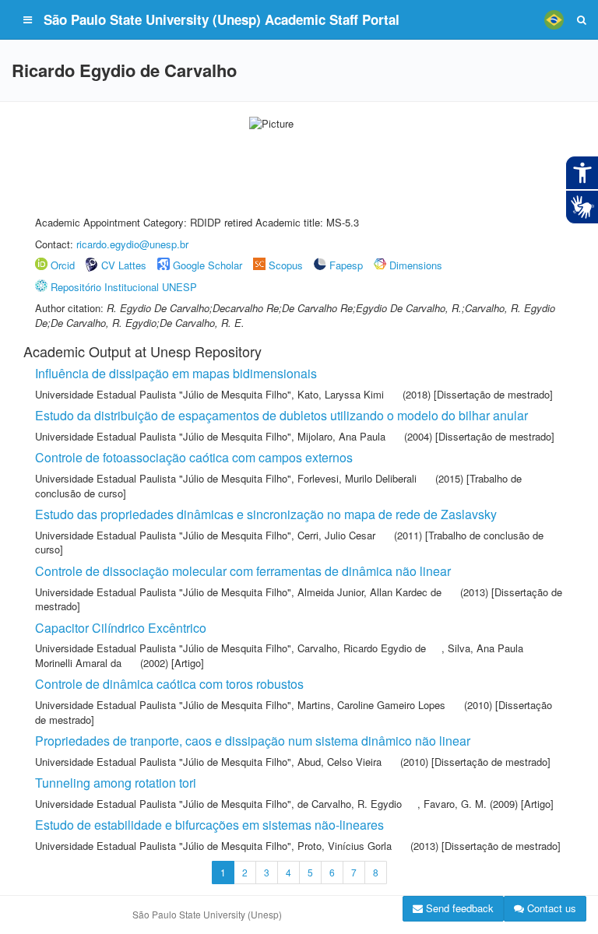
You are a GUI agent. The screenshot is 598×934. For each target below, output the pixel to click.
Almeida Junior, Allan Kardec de (369, 592)
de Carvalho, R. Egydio (349, 803)
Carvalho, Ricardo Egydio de (361, 648)
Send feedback (458, 908)
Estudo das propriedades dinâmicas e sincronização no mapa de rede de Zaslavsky (266, 514)
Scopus (286, 265)
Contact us (550, 908)
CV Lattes (123, 265)
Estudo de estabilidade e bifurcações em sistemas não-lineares (209, 825)
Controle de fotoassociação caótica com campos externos (194, 457)
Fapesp (346, 265)
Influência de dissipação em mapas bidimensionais (176, 373)
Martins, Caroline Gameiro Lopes (371, 704)
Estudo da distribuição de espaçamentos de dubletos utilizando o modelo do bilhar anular (281, 415)
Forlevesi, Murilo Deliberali (357, 478)
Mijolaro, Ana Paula (341, 436)
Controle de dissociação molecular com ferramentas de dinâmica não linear (243, 571)
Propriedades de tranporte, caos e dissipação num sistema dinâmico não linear (252, 741)
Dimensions (415, 265)
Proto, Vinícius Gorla (344, 845)
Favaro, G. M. (455, 803)
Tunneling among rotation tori (115, 783)
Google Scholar (207, 265)
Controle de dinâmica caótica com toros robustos (169, 684)
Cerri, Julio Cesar (336, 535)
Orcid (63, 265)
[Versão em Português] (553, 19)
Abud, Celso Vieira (339, 761)
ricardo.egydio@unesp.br (132, 244)
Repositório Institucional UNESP (124, 286)
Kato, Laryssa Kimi (340, 394)
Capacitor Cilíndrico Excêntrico (120, 628)
